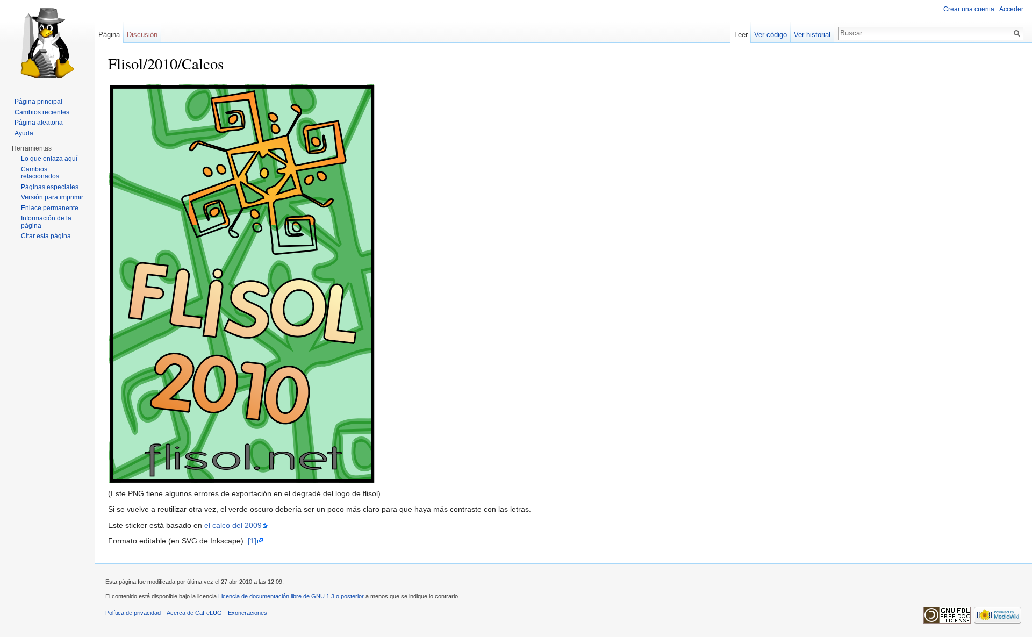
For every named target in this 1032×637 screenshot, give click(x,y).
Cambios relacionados (40, 173)
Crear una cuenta (968, 9)
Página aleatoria (39, 122)
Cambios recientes (42, 112)
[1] (252, 540)
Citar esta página (46, 236)
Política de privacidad (133, 613)
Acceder (1011, 9)
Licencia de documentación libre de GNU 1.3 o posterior (291, 596)
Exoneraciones (247, 613)
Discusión (142, 35)
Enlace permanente (49, 208)
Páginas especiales (49, 187)
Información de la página (46, 222)
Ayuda (24, 133)
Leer (741, 35)
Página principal (38, 101)
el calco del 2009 (233, 525)
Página (109, 35)
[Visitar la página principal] (47, 43)
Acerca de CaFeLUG (194, 613)
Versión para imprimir (52, 197)
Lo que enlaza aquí (49, 158)
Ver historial (812, 35)
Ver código (770, 35)
